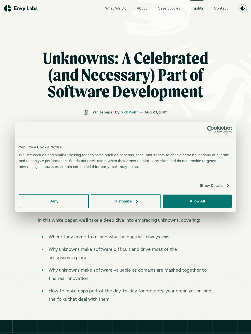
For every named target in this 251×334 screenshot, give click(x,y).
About (142, 8)
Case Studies (169, 8)
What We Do (115, 8)
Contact (221, 8)
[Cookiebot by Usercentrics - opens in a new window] (210, 129)
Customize (122, 201)
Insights (196, 8)
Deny (54, 201)
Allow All (197, 201)
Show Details (211, 185)
